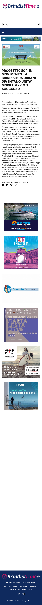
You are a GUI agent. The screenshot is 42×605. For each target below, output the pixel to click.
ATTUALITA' (18, 93)
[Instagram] (7, 24)
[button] (3, 32)
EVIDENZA (26, 93)
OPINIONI (24, 586)
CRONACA (31, 583)
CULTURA (8, 586)
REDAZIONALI (21, 589)
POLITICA (33, 586)
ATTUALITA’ (21, 583)
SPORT (31, 589)
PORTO (12, 589)
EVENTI (16, 586)
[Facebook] (3, 24)
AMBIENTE (10, 583)
